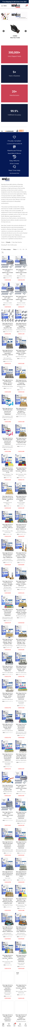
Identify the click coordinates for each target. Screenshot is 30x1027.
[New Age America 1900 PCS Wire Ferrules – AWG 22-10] (7, 516)
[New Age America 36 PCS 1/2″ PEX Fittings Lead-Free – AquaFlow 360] (7, 891)
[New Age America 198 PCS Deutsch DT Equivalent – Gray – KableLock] (7, 545)
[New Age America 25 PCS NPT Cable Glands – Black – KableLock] (7, 658)
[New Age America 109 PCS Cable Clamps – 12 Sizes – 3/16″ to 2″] (21, 342)
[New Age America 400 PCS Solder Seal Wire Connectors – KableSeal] (21, 947)
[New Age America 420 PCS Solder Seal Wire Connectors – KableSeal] (7, 977)
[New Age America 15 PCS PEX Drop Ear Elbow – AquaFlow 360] (21, 400)
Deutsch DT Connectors (21, 532)
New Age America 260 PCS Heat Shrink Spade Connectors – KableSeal (7, 757)
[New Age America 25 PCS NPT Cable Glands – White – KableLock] (7, 685)
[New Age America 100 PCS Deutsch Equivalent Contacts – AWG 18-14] (7, 342)
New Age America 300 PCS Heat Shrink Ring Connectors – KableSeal (21, 815)
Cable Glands (10, 672)
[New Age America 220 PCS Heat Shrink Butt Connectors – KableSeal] (7, 601)
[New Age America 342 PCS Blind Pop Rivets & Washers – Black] (7, 864)
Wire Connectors (7, 358)
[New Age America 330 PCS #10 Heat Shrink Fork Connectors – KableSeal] (7, 834)
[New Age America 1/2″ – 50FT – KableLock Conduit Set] (21, 288)
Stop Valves (9, 329)
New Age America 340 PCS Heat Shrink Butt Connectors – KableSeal (21, 845)
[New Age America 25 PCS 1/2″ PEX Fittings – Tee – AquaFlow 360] (21, 631)
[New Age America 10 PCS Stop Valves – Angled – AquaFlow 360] (7, 315)
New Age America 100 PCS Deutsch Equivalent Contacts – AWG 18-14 (7, 353)
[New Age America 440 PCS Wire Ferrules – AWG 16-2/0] (21, 977)
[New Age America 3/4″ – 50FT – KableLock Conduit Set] (7, 804)
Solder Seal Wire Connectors (21, 963)
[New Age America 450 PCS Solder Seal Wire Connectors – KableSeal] (7, 1007)
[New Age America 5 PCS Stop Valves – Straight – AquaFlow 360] (21, 1007)
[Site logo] (15, 5)
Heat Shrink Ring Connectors (21, 732)
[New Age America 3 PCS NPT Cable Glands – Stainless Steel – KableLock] (21, 746)
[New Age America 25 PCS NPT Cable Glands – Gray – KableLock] (21, 658)
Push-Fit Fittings (22, 387)
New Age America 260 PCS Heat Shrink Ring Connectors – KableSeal (21, 727)
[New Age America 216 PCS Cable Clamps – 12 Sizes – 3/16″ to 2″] (21, 573)
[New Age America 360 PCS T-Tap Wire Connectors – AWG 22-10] (21, 891)
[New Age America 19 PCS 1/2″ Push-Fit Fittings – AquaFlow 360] (7, 488)
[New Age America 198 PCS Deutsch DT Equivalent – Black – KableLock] (21, 516)
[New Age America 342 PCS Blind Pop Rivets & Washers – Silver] (21, 864)
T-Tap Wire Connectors (8, 475)
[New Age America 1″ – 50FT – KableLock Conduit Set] (21, 262)
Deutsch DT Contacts (7, 359)
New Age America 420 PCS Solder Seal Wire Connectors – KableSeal (7, 988)
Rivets (9, 878)
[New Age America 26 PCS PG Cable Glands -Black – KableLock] (7, 716)
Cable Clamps (23, 356)
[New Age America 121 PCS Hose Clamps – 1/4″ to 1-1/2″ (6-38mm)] (7, 372)
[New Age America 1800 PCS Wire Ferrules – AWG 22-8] (21, 460)
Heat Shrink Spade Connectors (22, 702)
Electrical (6, 275)
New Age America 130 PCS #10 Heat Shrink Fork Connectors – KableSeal (7, 411)
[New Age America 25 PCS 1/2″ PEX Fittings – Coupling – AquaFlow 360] (21, 601)
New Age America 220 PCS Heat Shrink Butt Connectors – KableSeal (7, 612)
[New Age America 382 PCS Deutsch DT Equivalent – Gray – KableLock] (21, 919)
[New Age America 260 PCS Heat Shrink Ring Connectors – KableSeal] (21, 716)
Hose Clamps (10, 386)
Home (2, 242)
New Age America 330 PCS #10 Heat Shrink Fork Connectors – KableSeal (7, 845)
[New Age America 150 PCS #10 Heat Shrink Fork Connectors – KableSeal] (7, 430)
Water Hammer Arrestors (21, 560)
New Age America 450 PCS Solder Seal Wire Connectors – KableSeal (7, 1018)
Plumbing (5, 329)
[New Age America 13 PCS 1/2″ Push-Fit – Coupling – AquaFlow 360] (21, 372)
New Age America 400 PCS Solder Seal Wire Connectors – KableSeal (21, 958)
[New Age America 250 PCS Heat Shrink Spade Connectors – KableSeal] (21, 685)
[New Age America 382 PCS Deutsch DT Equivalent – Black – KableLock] (7, 919)
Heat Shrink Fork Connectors (7, 417)
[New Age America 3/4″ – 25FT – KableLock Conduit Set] (21, 777)
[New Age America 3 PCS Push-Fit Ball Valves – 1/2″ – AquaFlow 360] (7, 777)
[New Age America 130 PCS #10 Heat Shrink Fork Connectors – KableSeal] (7, 400)
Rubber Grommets (22, 503)
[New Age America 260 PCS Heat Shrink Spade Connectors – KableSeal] (7, 746)
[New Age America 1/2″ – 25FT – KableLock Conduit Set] (7, 288)
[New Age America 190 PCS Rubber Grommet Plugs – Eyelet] (21, 488)
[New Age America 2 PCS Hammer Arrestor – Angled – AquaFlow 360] (21, 545)
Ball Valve (10, 791)
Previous (3, 31)
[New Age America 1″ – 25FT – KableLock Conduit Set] (7, 262)
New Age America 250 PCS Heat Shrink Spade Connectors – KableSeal (21, 696)
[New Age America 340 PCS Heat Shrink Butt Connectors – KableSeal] (21, 834)
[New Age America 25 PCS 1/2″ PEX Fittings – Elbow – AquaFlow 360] (7, 631)
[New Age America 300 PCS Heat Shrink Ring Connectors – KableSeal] (21, 804)
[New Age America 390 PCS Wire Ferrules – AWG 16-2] (7, 947)
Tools (6, 878)
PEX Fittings (23, 414)
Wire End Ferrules (22, 475)
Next (25, 31)
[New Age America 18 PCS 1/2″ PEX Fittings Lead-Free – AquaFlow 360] (21, 430)
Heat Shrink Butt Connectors (7, 618)
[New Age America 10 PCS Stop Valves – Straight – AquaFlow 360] (21, 315)
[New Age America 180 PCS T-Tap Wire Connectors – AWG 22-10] (7, 460)
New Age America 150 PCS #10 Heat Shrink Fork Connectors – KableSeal (7, 441)
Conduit (10, 275)
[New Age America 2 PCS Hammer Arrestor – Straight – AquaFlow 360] (7, 573)
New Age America (17, 242)
